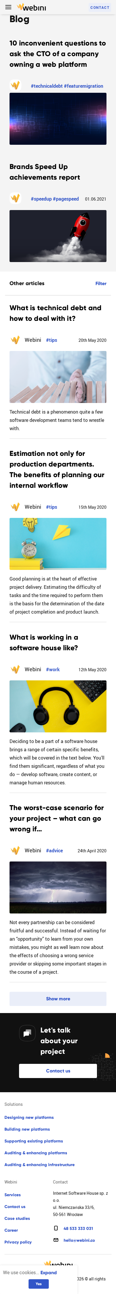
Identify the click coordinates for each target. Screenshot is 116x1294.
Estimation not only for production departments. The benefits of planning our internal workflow (57, 469)
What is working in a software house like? (44, 642)
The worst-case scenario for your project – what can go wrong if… (57, 818)
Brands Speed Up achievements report (45, 171)
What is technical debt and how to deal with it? (55, 313)
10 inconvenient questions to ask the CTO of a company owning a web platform (58, 54)
